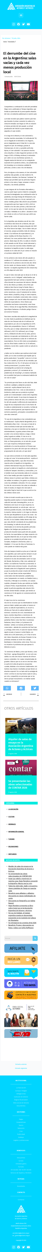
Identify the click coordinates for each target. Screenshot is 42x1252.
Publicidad (21, 1134)
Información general (16, 832)
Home (5, 41)
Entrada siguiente (21, 1068)
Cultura (11, 817)
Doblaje (21, 1137)
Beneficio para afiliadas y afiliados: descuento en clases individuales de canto (22, 895)
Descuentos (21, 1158)
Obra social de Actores (21, 1103)
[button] (21, 15)
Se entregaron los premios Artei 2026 (22, 923)
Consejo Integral (21, 1091)
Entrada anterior (21, 1064)
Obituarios (12, 854)
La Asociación (13, 809)
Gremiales (12, 824)
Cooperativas (21, 1122)
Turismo (11, 839)
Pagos (21, 1119)
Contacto (21, 1200)
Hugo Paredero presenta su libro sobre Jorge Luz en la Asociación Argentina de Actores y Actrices (20, 908)
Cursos (21, 1161)
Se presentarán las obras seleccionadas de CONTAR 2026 (20, 784)
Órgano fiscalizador (21, 1100)
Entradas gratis (21, 1164)
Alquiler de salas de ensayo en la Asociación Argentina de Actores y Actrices (21, 868)
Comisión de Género (21, 1097)
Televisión (21, 1128)
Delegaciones (13, 846)
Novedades (11, 41)
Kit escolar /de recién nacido (21, 1170)
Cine (21, 1131)
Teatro (21, 1125)
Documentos (21, 1106)
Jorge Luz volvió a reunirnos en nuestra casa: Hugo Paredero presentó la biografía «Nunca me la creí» (23, 881)
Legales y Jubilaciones (21, 1140)
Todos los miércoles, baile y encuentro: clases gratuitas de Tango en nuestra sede (23, 888)
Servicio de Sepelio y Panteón (21, 1173)
